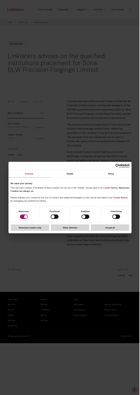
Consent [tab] (29, 174)
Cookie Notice (110, 187)
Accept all (110, 227)
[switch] (55, 217)
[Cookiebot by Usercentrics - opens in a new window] (117, 166)
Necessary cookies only (30, 227)
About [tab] (111, 174)
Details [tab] (70, 174)
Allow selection (70, 227)
